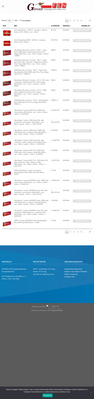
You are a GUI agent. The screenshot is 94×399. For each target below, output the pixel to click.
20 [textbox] (9, 21)
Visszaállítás (26, 20)
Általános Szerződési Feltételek (75, 271)
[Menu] (3, 6)
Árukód (66, 26)
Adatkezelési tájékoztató (73, 269)
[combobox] (10, 20)
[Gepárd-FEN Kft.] (47, 6)
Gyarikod (55, 26)
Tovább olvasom (82, 30)
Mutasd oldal (9, 21)
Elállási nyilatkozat (71, 274)
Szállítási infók (69, 277)
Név (15, 26)
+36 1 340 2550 (13, 279)
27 (90, 20)
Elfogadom (47, 395)
